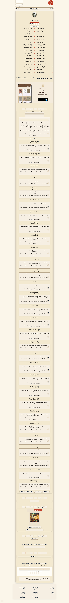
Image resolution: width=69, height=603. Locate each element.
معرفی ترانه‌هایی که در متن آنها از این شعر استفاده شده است (35, 546)
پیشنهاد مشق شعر (34, 538)
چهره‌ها (23, 588)
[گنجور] (50, 3)
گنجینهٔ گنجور (35, 591)
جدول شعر (51, 588)
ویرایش (31, 135)
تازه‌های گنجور (51, 594)
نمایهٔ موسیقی (51, 591)
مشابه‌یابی (51, 593)
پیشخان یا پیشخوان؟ (34, 596)
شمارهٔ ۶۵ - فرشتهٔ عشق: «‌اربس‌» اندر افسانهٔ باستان (44, 78)
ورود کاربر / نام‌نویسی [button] (35, 8)
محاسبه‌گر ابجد (35, 592)
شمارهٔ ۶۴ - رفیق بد (34, 20)
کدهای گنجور (35, 586)
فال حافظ (52, 589)
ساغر (36, 588)
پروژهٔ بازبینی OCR (33, 115)
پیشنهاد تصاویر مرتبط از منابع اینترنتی (35, 527)
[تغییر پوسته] (2, 601)
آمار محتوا (22, 591)
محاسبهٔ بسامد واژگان (35, 500)
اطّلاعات (46, 108)
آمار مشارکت (22, 592)
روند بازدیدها (27, 108)
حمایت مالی (22, 589)
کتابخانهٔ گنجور (35, 589)
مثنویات (32, 18)
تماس (23, 596)
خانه (52, 586)
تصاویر (39, 108)
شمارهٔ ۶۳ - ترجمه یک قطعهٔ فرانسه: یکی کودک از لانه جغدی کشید (25, 78)
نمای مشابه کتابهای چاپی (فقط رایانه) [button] (27, 491)
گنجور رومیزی (35, 587)
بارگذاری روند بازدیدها (34, 556)
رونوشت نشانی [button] (38, 491)
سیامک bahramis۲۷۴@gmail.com (44, 569)
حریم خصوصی (22, 597)
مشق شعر (35, 108)
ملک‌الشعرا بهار (36, 18)
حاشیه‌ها (23, 108)
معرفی (23, 586)
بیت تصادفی (51, 587)
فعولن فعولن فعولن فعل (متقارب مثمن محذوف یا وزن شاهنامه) (33, 112)
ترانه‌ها (32, 108)
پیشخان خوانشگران (34, 594)
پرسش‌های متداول (21, 587)
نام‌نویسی (37, 578)
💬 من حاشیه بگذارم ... (26, 565)
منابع (23, 594)
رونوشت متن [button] (46, 491)
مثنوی (33, 114)
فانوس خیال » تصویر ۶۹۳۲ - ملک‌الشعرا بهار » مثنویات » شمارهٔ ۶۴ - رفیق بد (34, 524)
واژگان (42, 108)
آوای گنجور (35, 593)
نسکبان (36, 597)
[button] (52, 9)
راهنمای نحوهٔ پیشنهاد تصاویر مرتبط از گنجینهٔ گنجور (35, 529)
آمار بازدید (22, 593)
